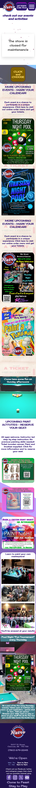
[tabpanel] (18, 593)
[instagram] (15, 777)
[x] (21, 777)
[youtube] (27, 777)
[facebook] (9, 777)
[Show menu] (32, 6)
